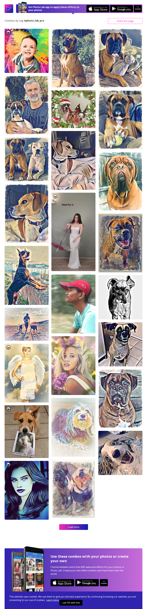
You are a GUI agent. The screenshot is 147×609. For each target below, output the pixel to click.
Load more (73, 527)
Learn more (52, 600)
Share (125, 21)
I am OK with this (71, 602)
